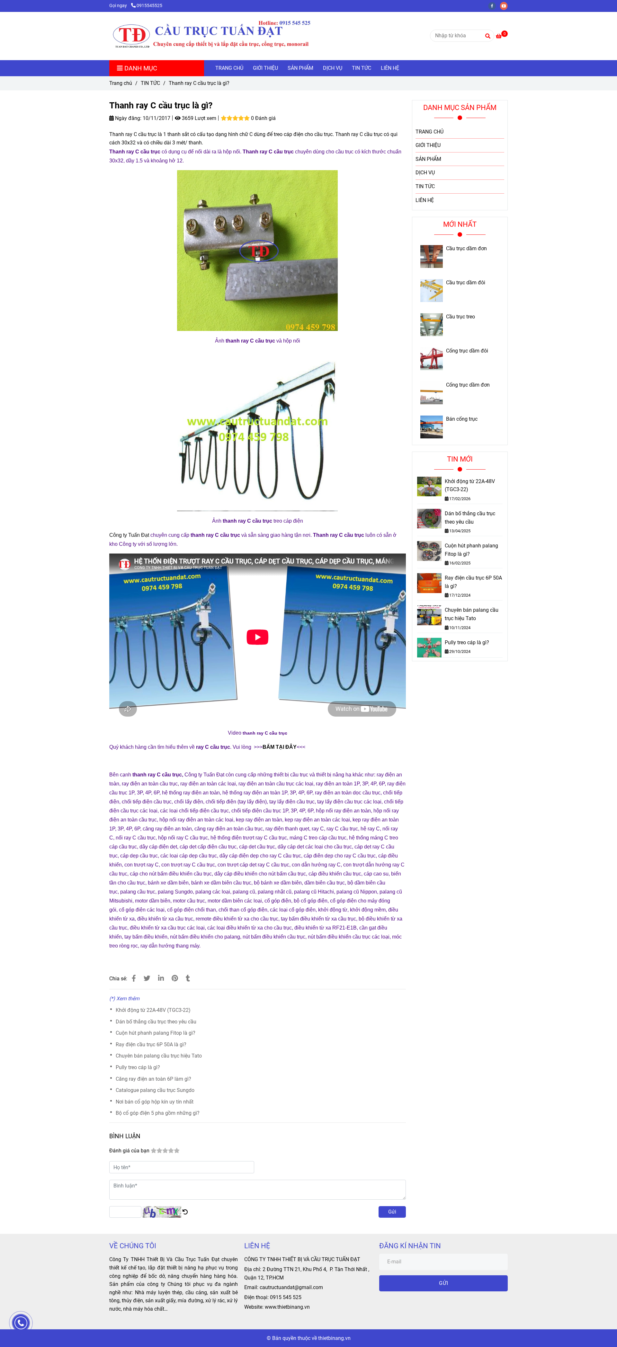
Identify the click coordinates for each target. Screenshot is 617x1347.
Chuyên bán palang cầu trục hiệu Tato (159, 1056)
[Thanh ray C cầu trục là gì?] (225, 36)
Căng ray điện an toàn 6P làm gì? (153, 1079)
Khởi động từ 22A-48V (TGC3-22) (153, 1010)
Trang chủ (120, 83)
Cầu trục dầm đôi (465, 283)
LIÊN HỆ (390, 68)
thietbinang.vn (334, 1338)
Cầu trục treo (460, 317)
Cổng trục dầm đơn (468, 385)
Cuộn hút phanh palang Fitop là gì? (155, 1033)
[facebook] (494, 5)
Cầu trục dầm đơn (466, 249)
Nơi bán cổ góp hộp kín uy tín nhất (154, 1102)
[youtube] (505, 5)
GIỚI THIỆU (265, 68)
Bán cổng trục (462, 419)
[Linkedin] (161, 978)
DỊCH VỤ (332, 68)
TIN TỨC (361, 68)
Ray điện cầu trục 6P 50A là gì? (151, 1044)
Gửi (392, 1212)
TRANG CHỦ (229, 68)
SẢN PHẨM (300, 68)
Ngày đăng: (127, 118)
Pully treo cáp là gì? (138, 1067)
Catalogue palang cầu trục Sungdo (155, 1090)
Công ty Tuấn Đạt (129, 535)
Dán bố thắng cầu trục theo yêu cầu (156, 1022)
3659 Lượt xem (198, 118)
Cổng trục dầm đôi (467, 351)
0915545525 (149, 5)
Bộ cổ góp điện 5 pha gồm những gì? (158, 1113)
